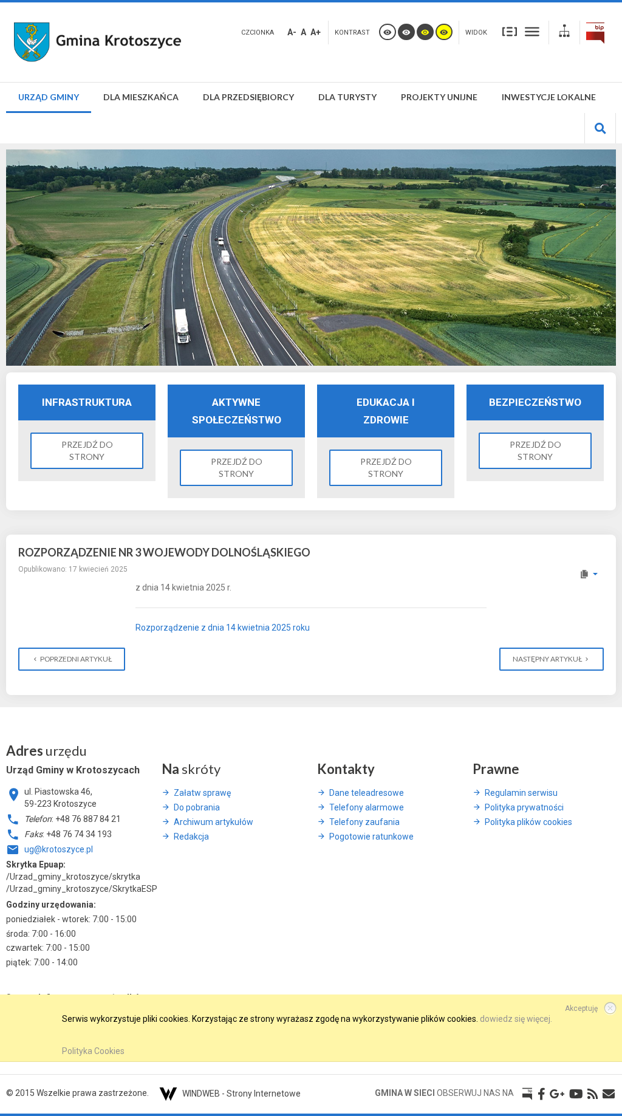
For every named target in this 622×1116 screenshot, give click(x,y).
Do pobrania (197, 807)
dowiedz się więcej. (516, 1019)
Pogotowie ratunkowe (371, 836)
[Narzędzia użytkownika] (588, 574)
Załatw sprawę (202, 793)
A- (291, 32)
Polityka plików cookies (528, 822)
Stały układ (509, 31)
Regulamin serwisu (521, 793)
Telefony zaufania (364, 822)
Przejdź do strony (87, 450)
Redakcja (191, 836)
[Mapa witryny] (564, 32)
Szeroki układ (532, 31)
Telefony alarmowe (366, 807)
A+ (315, 32)
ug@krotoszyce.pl (58, 849)
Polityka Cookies (93, 1051)
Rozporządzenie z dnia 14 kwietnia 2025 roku (222, 627)
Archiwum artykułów (213, 822)
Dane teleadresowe (366, 793)
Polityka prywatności (524, 807)
